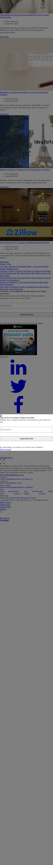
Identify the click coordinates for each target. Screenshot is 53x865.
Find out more (5, 449)
